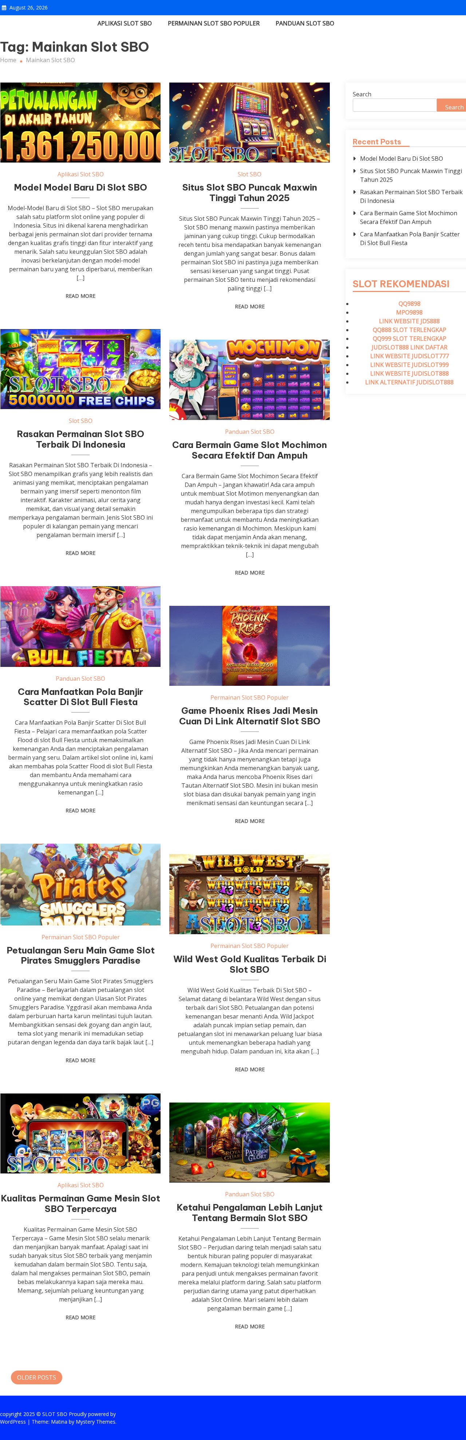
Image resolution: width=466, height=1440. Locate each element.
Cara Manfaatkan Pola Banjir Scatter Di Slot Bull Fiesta (80, 697)
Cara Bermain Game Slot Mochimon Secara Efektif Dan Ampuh (249, 450)
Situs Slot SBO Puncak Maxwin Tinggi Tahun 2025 (249, 192)
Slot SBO (249, 174)
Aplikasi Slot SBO (125, 23)
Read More (80, 295)
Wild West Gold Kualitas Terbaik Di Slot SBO (249, 964)
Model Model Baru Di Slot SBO (80, 187)
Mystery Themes (95, 1421)
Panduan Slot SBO (305, 23)
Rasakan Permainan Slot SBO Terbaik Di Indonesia (80, 439)
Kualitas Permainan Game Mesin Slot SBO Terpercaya (80, 1203)
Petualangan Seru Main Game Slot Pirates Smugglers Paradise (81, 955)
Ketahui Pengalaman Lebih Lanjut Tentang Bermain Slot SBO (250, 1212)
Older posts (36, 1377)
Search (362, 94)
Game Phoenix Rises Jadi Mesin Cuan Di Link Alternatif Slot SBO (249, 716)
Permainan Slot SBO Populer (214, 23)
